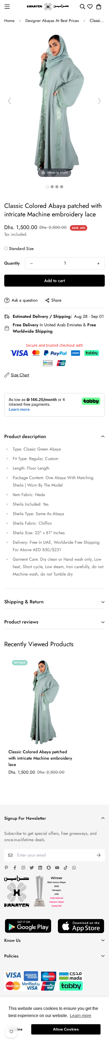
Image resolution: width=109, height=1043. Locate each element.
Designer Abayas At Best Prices (52, 21)
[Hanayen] (48, 6)
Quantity (12, 263)
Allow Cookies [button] (66, 1029)
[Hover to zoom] (54, 103)
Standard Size (21, 249)
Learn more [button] (80, 1015)
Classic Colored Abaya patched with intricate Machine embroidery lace (40, 758)
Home (9, 21)
